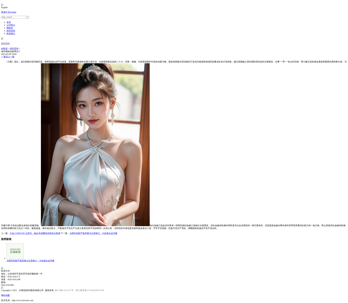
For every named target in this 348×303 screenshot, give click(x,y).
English (13, 12)
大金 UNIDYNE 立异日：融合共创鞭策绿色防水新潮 (35, 233)
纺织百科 (11, 31)
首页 (9, 22)
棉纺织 (10, 28)
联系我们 (11, 33)
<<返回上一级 (7, 57)
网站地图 (5, 295)
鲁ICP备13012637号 (64, 290)
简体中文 (5, 12)
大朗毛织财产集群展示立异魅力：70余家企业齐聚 (93, 233)
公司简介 (11, 25)
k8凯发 (4, 48)
